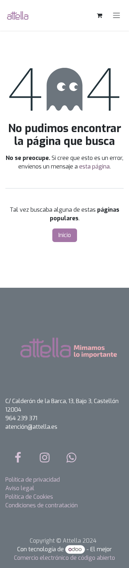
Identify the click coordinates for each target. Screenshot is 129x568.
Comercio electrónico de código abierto (64, 558)
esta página (94, 166)
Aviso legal (19, 488)
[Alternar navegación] (116, 15)
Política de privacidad (32, 479)
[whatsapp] (71, 457)
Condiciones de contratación (41, 505)
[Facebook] (17, 457)
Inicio (64, 235)
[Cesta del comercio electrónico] (99, 15)
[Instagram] (44, 457)
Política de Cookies (29, 497)
